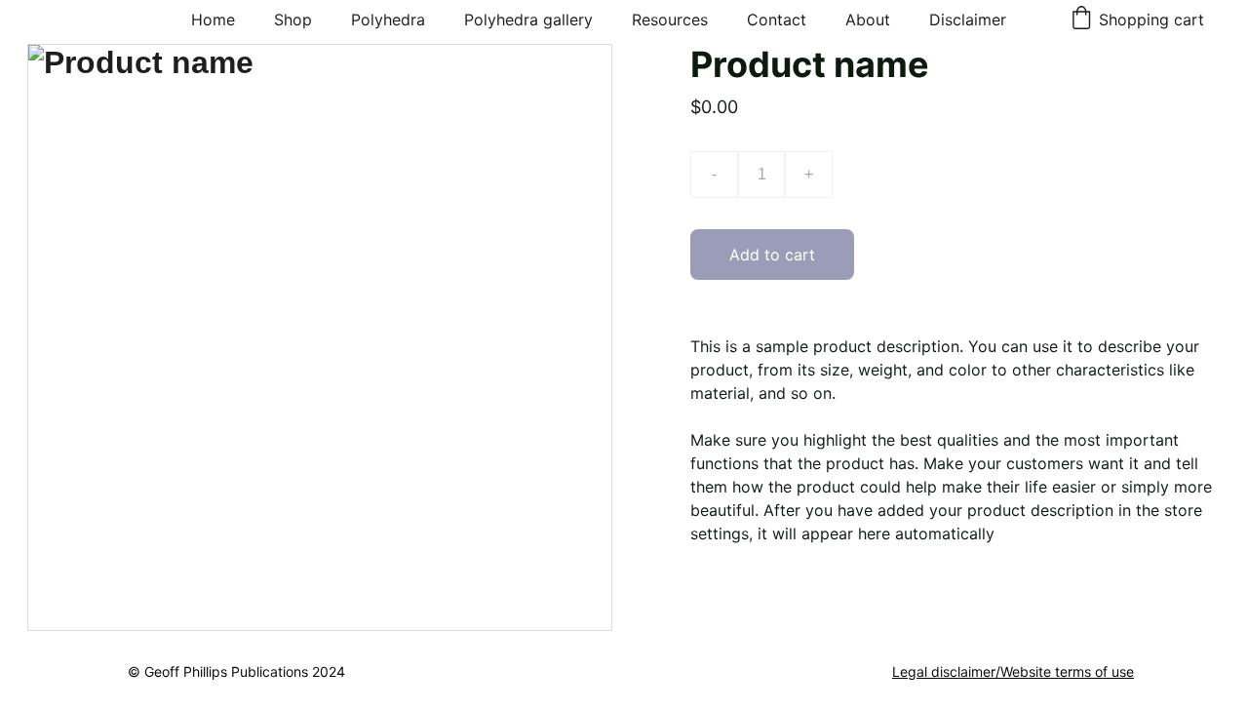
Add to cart (772, 254)
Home (213, 19)
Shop (293, 19)
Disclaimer (967, 19)
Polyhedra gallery (528, 19)
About (867, 19)
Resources (670, 19)
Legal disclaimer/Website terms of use (1013, 671)
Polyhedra (388, 19)
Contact (776, 19)
